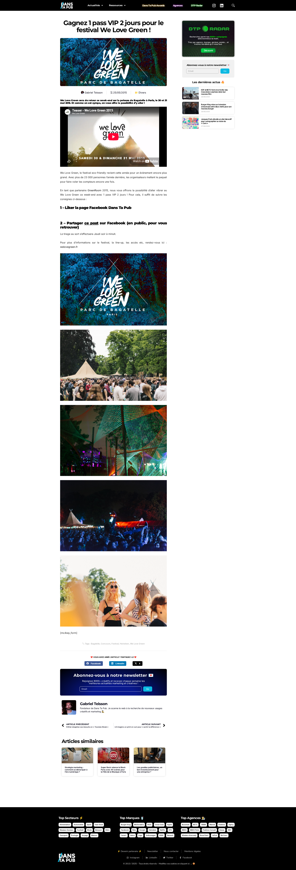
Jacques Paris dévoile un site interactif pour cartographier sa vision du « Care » (216, 121)
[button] (93, 663)
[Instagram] (214, 5)
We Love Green (137, 643)
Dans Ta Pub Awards (153, 5)
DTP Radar (196, 5)
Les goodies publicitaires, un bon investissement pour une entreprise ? (149, 769)
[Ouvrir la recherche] (233, 5)
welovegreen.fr (69, 246)
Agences (178, 5)
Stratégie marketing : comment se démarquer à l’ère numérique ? (76, 769)
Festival (115, 643)
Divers (142, 92)
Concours (105, 643)
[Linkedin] (222, 5)
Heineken (124, 643)
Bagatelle (95, 643)
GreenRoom (94, 190)
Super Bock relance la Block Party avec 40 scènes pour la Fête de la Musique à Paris (113, 769)
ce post (91, 223)
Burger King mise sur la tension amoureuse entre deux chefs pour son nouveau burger (216, 106)
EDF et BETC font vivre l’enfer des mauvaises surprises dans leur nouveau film (214, 92)
